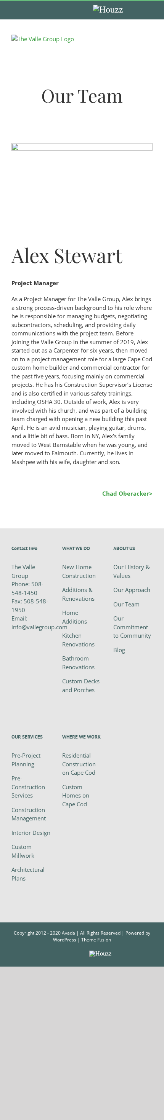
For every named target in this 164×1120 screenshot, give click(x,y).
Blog (119, 650)
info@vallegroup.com (39, 627)
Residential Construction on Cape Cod (79, 763)
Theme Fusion (96, 940)
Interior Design (30, 832)
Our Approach (131, 590)
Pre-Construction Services (28, 786)
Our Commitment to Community (132, 626)
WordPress (64, 940)
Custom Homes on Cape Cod (75, 795)
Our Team (126, 604)
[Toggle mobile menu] (149, 39)
